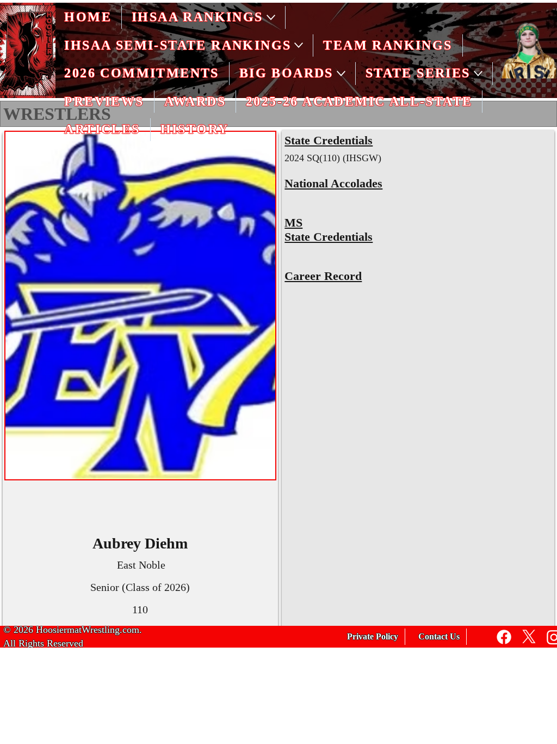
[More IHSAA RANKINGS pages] (271, 17)
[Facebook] (503, 637)
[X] (529, 637)
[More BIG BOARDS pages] (341, 73)
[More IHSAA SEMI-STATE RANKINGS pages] (298, 45)
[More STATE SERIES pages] (478, 73)
